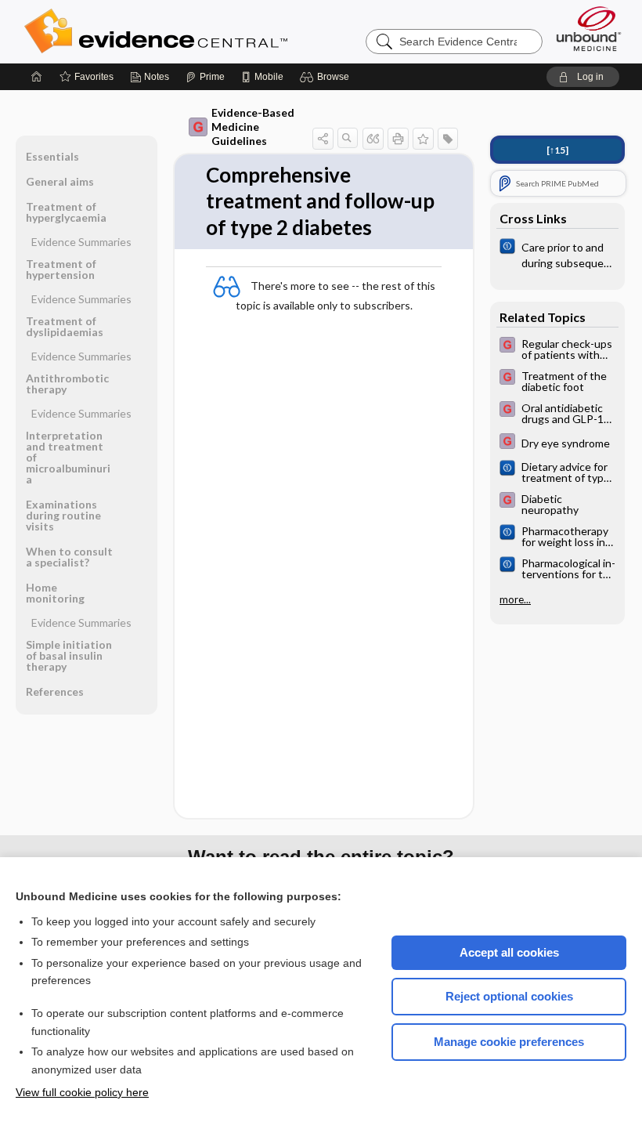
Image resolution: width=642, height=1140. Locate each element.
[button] (327, 76)
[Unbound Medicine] (588, 28)
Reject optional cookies (509, 996)
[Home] (36, 76)
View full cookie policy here (82, 1092)
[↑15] (557, 150)
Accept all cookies (509, 952)
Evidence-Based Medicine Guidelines (252, 126)
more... (515, 599)
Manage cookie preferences (509, 1041)
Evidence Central (218, 31)
